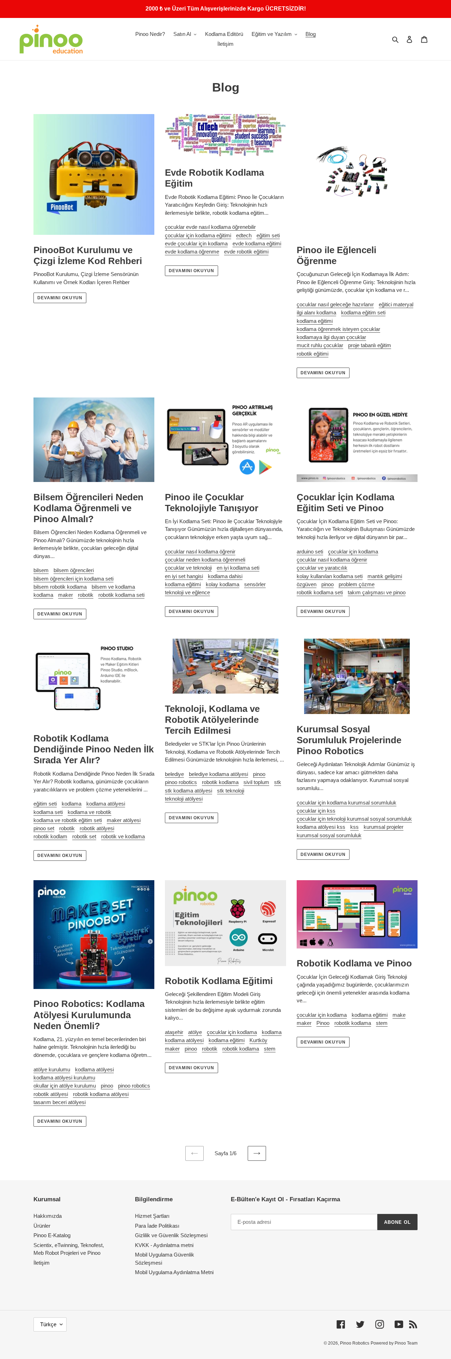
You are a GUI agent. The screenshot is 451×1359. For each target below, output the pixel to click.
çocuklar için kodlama (353, 552)
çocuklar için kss (316, 811)
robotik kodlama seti (121, 595)
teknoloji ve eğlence (187, 592)
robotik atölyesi (97, 828)
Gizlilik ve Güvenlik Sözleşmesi (171, 1235)
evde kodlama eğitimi (257, 243)
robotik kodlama (220, 782)
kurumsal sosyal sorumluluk (329, 835)
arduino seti (310, 552)
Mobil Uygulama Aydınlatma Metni (174, 1272)
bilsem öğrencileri (74, 570)
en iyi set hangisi (184, 576)
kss (354, 827)
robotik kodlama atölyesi (101, 1094)
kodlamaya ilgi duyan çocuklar (331, 337)
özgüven (306, 584)
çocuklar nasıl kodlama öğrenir (200, 552)
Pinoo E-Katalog (51, 1235)
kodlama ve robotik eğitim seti (67, 820)
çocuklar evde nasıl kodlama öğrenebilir (210, 227)
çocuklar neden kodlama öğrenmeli (205, 560)
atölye (195, 1032)
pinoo (327, 584)
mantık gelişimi (384, 576)
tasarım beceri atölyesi (59, 1102)
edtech (244, 235)
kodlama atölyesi (105, 804)
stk (277, 782)
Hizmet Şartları (152, 1216)
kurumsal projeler (383, 827)
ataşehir (174, 1032)
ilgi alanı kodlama (316, 312)
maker (65, 595)
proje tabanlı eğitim (369, 345)
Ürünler (41, 1226)
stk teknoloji (230, 791)
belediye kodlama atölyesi (218, 774)
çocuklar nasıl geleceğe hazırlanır (335, 304)
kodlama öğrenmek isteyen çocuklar (338, 329)
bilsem (41, 570)
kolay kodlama (222, 584)
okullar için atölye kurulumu (64, 1086)
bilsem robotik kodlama (60, 587)
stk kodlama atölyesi (188, 791)
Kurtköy (258, 1040)
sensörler (255, 584)
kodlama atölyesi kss (321, 827)
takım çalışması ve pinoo (377, 592)
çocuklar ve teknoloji (188, 568)
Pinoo (322, 1023)
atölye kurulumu (51, 1069)
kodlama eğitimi (315, 321)
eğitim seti (268, 235)
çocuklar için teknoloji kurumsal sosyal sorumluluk (354, 819)
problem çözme (357, 584)
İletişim (41, 1263)
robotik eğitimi (312, 354)
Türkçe (48, 1324)
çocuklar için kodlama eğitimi (198, 235)
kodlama (43, 595)
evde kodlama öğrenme (192, 252)
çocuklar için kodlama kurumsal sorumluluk (346, 803)
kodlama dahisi (225, 576)
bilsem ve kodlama (113, 587)
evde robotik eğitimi (246, 252)
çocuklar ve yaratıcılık (322, 568)
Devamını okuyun (59, 297)
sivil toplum (256, 782)
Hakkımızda (47, 1216)
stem (270, 1049)
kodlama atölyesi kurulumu (64, 1078)
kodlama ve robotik (89, 812)
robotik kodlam (50, 836)
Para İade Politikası (157, 1226)
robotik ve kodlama (123, 836)
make (399, 1015)
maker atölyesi (124, 820)
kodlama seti (48, 812)
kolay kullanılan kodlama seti (330, 576)
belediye (174, 774)
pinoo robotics (181, 782)
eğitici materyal (396, 304)
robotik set (84, 836)
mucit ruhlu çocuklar (320, 345)
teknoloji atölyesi (184, 799)
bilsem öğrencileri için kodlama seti (73, 579)
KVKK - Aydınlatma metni (164, 1245)
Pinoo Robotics (354, 1343)
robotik (85, 595)
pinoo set (43, 828)
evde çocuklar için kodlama (196, 243)
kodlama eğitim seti (363, 312)
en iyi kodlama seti (238, 568)
